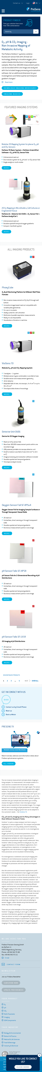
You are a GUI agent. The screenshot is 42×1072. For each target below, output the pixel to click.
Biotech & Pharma (10, 1036)
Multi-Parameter (9, 1014)
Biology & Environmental (12, 1033)
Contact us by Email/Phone (16, 707)
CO (5, 1011)
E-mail (7, 958)
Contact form (13, 964)
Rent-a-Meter (11, 714)
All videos (9, 764)
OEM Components (10, 1020)
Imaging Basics (12, 94)
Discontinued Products (11, 675)
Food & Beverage (9, 1043)
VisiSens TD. (23, 812)
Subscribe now (11, 983)
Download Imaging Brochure (20, 88)
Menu (3, 11)
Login (28, 3)
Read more (9, 82)
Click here (23, 1067)
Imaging (7, 1017)
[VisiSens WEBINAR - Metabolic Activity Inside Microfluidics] (21, 741)
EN (36, 3)
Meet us (9, 711)
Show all (35, 681)
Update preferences (13, 990)
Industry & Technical (11, 1046)
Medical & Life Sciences (12, 1039)
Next (26, 681)
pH (5, 1008)
